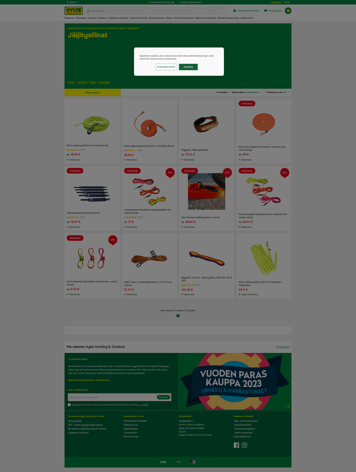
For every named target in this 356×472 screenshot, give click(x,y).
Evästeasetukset (166, 67)
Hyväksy (188, 67)
